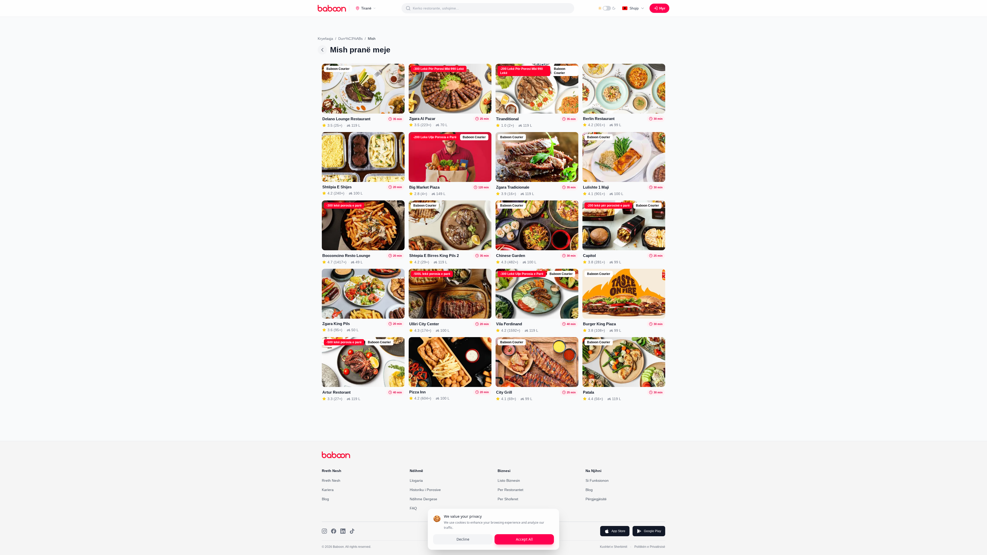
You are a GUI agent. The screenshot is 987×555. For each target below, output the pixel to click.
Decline (462, 539)
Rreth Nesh (331, 480)
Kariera (328, 490)
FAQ (413, 508)
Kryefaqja (325, 38)
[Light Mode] (607, 8)
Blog (325, 499)
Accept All (524, 539)
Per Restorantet (510, 490)
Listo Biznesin (509, 480)
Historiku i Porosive (425, 490)
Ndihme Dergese (423, 499)
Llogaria (416, 480)
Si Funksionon (597, 480)
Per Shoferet (508, 499)
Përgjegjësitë (596, 499)
